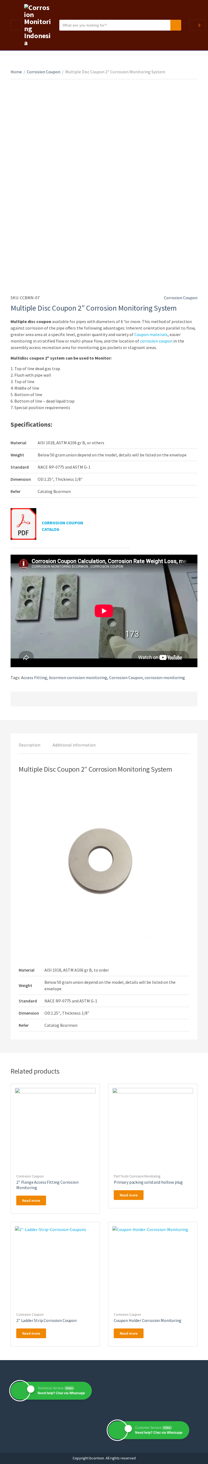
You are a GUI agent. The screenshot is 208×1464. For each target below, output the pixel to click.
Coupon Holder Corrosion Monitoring (147, 1320)
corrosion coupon (156, 341)
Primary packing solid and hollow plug (148, 1182)
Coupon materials (151, 334)
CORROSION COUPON (62, 522)
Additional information (74, 745)
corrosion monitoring (165, 677)
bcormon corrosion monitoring (78, 677)
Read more (31, 1200)
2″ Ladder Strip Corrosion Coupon (46, 1320)
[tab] (29, 745)
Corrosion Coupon (43, 71)
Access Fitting (34, 677)
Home (16, 71)
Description (29, 745)
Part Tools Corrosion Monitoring (137, 1176)
